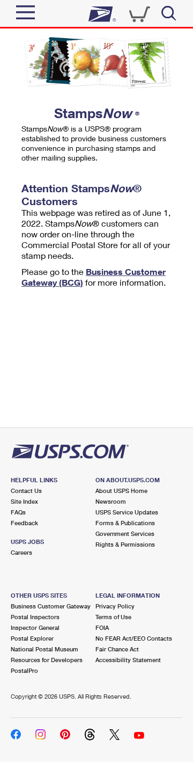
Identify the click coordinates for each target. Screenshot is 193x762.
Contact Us (26, 490)
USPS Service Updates (126, 512)
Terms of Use (113, 616)
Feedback (24, 522)
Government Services (124, 533)
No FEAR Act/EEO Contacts (133, 638)
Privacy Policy (115, 606)
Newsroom (110, 501)
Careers (21, 552)
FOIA (102, 627)
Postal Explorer (32, 638)
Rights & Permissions (125, 544)
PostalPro (24, 670)
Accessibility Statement (128, 659)
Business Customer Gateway (51, 606)
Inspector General (35, 627)
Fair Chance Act (117, 648)
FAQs (18, 512)
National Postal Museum (44, 648)
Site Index (24, 501)
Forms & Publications (125, 522)
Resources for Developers (47, 659)
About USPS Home (121, 490)
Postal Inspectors (35, 616)
